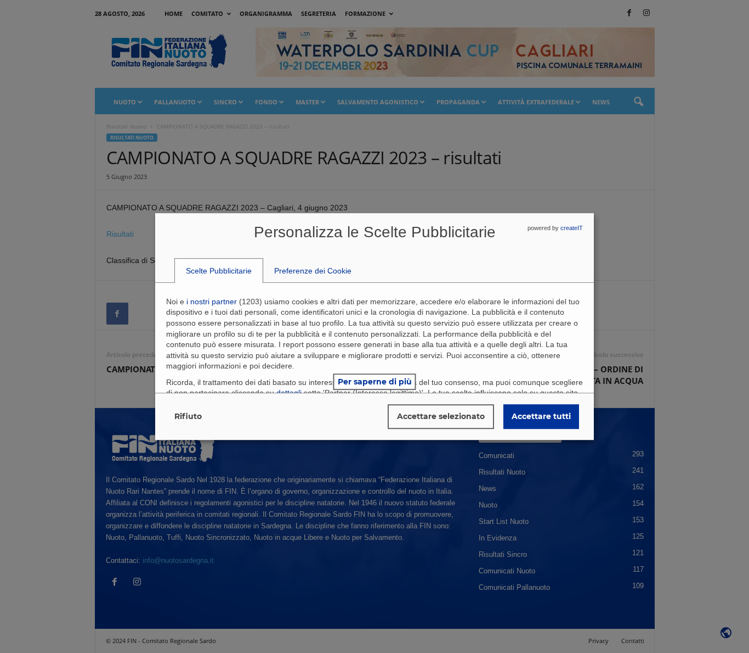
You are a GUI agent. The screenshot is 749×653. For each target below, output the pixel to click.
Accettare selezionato (441, 416)
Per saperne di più (375, 382)
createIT (571, 228)
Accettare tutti (541, 416)
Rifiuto (188, 416)
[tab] (218, 270)
